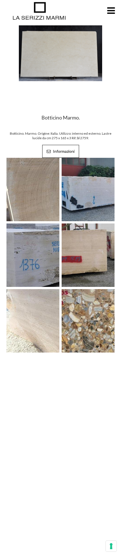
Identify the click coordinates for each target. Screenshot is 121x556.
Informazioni (63, 151)
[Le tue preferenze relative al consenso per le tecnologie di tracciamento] (111, 546)
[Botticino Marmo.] (60, 52)
